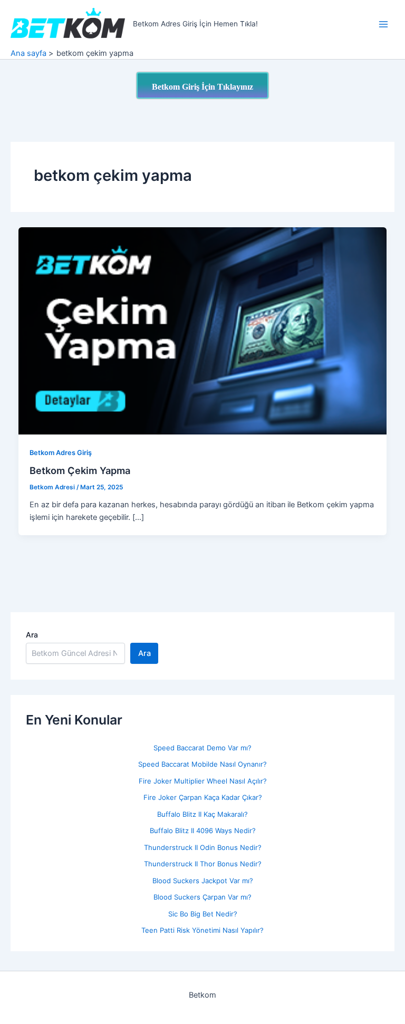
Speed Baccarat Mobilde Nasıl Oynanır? (202, 764)
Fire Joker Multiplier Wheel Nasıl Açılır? (203, 781)
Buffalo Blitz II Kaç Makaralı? (202, 814)
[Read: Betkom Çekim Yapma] (202, 330)
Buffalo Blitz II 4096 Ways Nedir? (203, 830)
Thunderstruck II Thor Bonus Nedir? (203, 863)
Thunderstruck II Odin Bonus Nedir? (203, 847)
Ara (32, 634)
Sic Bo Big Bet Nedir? (202, 914)
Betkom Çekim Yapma (80, 470)
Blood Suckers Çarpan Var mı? (202, 897)
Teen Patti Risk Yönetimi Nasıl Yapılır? (202, 930)
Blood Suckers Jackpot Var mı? (202, 880)
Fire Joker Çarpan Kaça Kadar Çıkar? (202, 797)
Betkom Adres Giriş (61, 453)
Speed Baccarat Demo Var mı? (202, 747)
